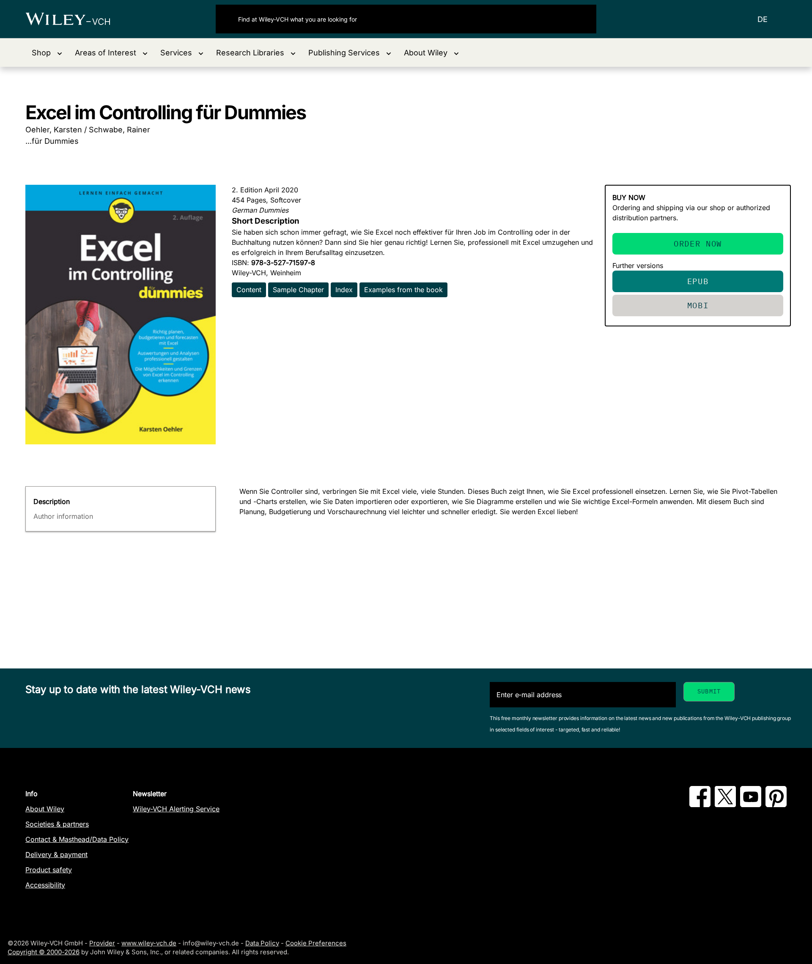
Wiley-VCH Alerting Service (176, 809)
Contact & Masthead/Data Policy (77, 839)
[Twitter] (725, 804)
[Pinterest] (776, 804)
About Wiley (44, 809)
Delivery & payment (56, 854)
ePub (698, 281)
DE (762, 19)
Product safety (48, 869)
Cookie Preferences (315, 943)
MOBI (698, 305)
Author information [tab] (63, 516)
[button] (47, 53)
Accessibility (45, 885)
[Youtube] (750, 804)
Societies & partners (57, 824)
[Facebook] (699, 804)
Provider (102, 943)
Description (51, 501)
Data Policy (262, 943)
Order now (698, 243)
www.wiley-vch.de (148, 943)
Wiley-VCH (75, 19)
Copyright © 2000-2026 (44, 952)
